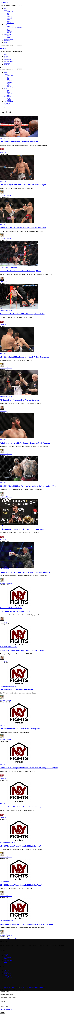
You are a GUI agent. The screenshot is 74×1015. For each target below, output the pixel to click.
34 (15, 938)
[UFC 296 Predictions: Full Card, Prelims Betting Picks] (19, 723)
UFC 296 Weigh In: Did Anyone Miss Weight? (17, 689)
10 (8, 938)
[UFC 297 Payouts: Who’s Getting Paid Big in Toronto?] (19, 841)
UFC (5, 138)
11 (9, 938)
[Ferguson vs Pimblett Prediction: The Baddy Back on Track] (19, 645)
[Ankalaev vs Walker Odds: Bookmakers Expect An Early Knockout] (17, 438)
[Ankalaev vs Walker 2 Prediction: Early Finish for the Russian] (17, 222)
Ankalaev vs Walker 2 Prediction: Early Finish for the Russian (23, 228)
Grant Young (3, 281)
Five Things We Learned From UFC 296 (15, 611)
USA (7, 138)
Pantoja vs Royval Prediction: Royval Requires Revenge (21, 807)
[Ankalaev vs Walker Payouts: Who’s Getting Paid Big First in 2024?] (17, 567)
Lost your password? (6, 1009)
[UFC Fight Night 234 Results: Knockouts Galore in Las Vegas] (17, 179)
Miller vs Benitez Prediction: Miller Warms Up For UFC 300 (22, 314)
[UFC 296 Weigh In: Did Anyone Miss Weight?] (19, 684)
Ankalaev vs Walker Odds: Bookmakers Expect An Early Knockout (25, 443)
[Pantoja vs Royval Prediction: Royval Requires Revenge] (19, 802)
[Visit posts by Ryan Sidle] (2, 151)
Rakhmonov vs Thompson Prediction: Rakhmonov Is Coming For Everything (29, 768)
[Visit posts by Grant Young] (2, 280)
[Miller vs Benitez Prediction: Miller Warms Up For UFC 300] (19, 309)
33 (13, 938)
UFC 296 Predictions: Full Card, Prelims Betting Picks (20, 729)
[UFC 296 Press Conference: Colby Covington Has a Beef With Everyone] (19, 919)
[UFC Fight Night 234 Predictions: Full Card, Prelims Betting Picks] (17, 352)
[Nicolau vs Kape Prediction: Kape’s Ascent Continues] (19, 395)
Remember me (6, 1006)
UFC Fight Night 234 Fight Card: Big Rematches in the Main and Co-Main (28, 486)
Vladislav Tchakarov (6, 195)
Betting (2, 267)
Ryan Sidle (3, 152)
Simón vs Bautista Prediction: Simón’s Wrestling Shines (20, 271)
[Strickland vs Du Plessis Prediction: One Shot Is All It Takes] (19, 524)
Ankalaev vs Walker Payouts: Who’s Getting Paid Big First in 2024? (25, 572)
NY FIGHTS (4, 2)
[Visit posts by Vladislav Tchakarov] (2, 194)
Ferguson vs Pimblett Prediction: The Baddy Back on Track (22, 650)
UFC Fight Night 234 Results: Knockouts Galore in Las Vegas (23, 185)
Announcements (4, 568)
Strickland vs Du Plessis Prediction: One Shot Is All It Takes (22, 529)
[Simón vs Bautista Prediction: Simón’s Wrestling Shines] (19, 265)
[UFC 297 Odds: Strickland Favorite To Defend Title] (19, 136)
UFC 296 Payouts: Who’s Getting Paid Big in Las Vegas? (21, 885)
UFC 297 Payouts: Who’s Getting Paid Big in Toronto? (20, 846)
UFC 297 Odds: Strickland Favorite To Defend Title (19, 142)
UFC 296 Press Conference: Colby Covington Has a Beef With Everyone (27, 924)
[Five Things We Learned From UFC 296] (19, 606)
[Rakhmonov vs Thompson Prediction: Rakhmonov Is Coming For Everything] (19, 762)
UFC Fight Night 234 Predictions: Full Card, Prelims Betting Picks (24, 357)
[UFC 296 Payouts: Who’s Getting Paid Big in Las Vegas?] (19, 880)
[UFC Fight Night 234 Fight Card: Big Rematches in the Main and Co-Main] (19, 481)
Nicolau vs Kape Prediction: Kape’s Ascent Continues (19, 400)
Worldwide (3, 181)
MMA (2, 138)
